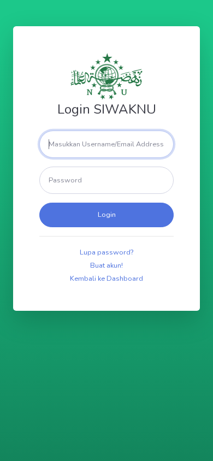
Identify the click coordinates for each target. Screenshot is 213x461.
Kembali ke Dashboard (106, 278)
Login (107, 215)
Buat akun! (106, 265)
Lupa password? (106, 252)
